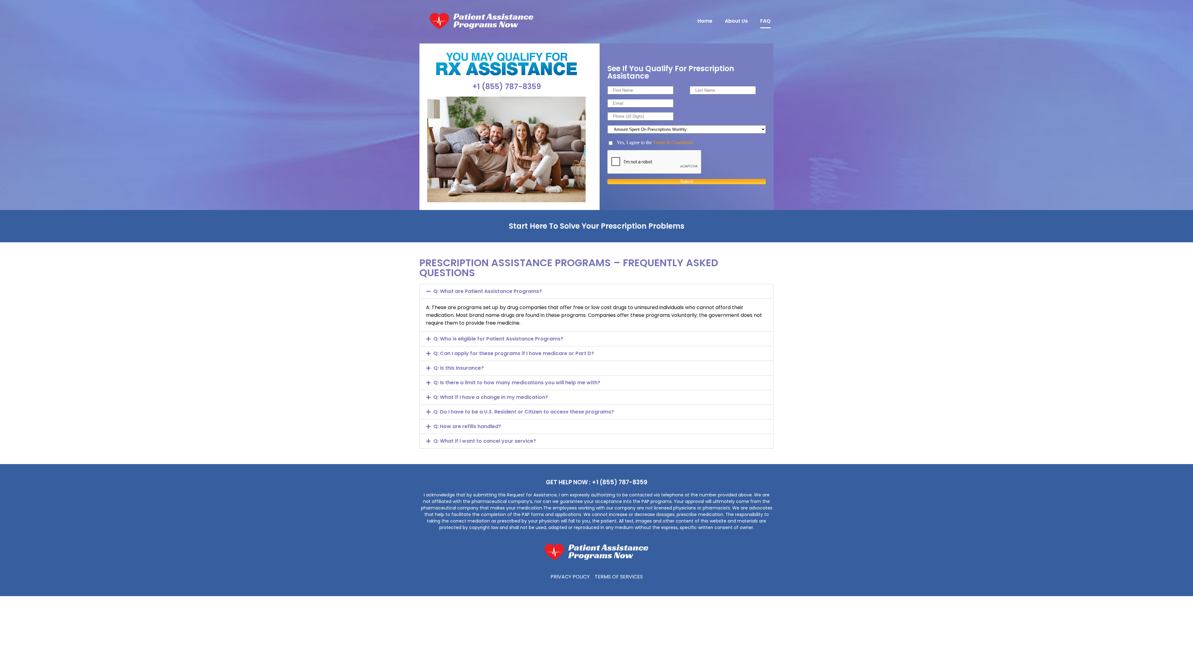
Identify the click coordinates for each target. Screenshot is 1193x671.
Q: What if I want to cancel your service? (484, 441)
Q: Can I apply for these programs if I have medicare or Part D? (513, 353)
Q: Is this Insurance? (458, 368)
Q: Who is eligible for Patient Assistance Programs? (498, 338)
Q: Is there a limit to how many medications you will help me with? (516, 382)
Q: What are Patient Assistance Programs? (487, 291)
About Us (736, 21)
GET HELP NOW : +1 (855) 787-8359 (596, 482)
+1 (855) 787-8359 (506, 86)
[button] (596, 291)
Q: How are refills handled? (467, 426)
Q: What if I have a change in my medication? (490, 397)
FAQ (765, 21)
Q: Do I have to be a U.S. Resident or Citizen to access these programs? (523, 411)
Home (704, 21)
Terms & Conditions (673, 142)
